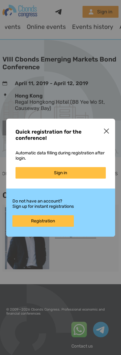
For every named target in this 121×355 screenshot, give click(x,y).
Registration (43, 221)
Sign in (60, 172)
